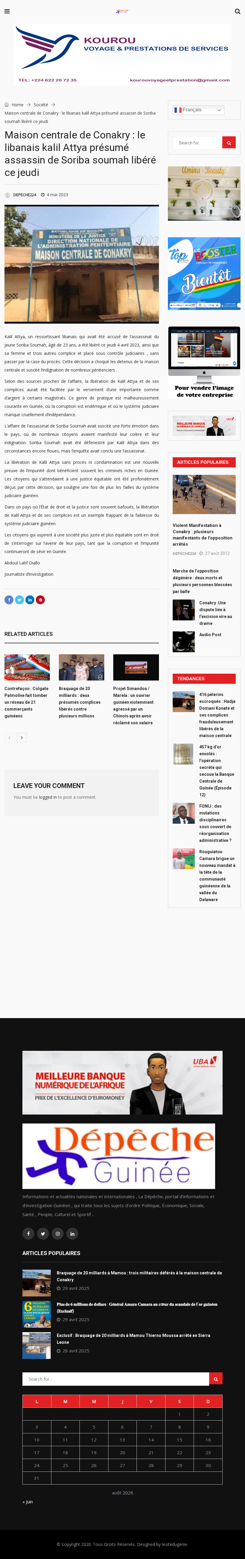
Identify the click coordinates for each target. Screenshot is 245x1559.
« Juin (27, 1502)
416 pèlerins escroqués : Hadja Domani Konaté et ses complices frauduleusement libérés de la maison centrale (217, 715)
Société (41, 104)
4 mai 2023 (57, 194)
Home (17, 104)
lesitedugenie (174, 1544)
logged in (48, 797)
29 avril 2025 (75, 1288)
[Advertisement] (204, 949)
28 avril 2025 (75, 1351)
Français (191, 109)
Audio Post (210, 634)
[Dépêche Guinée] (122, 12)
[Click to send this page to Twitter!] (19, 599)
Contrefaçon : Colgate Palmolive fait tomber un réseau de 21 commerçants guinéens (26, 702)
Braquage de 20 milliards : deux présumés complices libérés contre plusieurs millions (80, 702)
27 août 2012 (217, 553)
